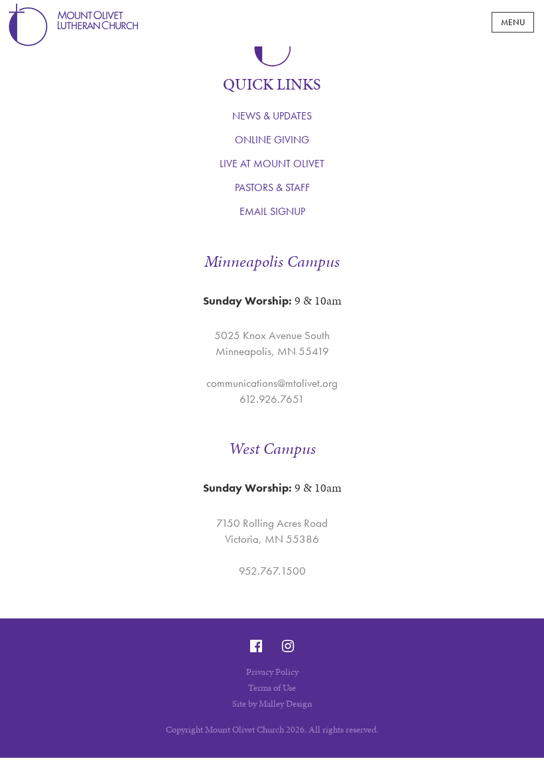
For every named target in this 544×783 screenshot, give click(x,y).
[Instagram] (288, 646)
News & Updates (272, 116)
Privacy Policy (272, 672)
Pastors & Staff (272, 187)
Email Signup (272, 211)
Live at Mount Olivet (272, 164)
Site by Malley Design (272, 703)
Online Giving (272, 140)
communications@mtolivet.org (272, 383)
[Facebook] (256, 646)
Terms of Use (272, 687)
